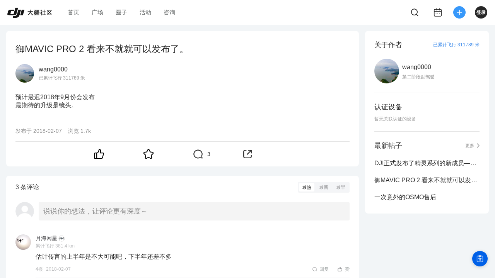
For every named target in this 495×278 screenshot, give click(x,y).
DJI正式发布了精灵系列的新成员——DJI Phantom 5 (427, 163)
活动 (145, 12)
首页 (73, 12)
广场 (97, 12)
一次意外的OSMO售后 (405, 197)
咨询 (169, 12)
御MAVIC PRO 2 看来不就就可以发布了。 (427, 180)
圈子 (121, 12)
